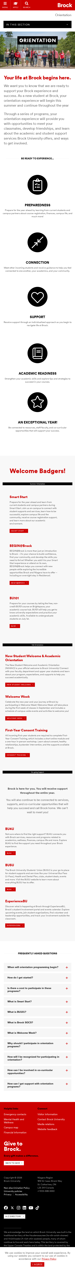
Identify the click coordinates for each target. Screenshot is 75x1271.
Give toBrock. (13, 1146)
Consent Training (16, 755)
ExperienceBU (14, 925)
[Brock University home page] (65, 5)
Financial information (15, 1132)
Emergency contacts (15, 1114)
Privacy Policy (49, 1258)
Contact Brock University (51, 1119)
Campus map (11, 1127)
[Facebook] (6, 1207)
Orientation (63, 15)
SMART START (17, 531)
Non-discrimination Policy (17, 1188)
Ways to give (12, 1163)
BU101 (13, 626)
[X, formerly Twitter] (12, 1207)
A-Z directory (13, 1216)
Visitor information (48, 1114)
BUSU (9, 889)
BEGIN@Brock (18, 583)
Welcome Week (14, 718)
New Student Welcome (19, 685)
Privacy (8, 1194)
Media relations (46, 1124)
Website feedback (47, 1129)
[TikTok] (37, 1207)
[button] (37, 967)
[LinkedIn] (24, 1207)
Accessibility (21, 1194)
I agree (37, 1264)
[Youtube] (31, 1207)
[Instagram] (18, 1207)
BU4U (9, 853)
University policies (13, 1191)
